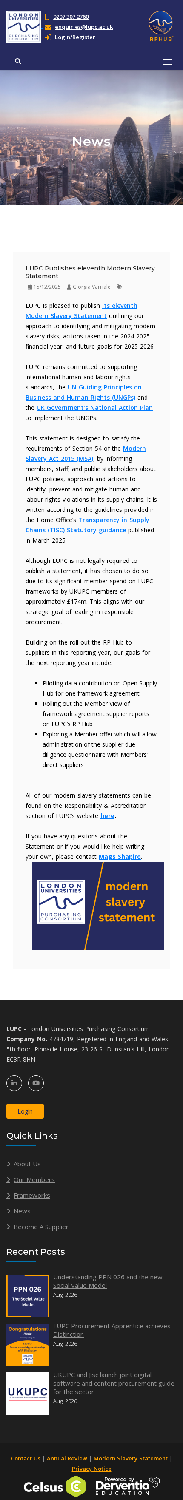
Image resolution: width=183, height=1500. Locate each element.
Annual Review (67, 1458)
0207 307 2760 (71, 16)
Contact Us (25, 1458)
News (22, 1211)
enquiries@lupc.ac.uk (84, 27)
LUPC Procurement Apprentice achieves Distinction (112, 1329)
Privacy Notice (92, 1468)
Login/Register (75, 37)
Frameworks (32, 1195)
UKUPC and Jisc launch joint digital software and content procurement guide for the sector (113, 1383)
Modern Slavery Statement (131, 1458)
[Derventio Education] (128, 1485)
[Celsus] (55, 1485)
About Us (27, 1163)
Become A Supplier (41, 1226)
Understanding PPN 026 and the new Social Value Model (108, 1281)
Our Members (34, 1179)
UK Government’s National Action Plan (95, 407)
